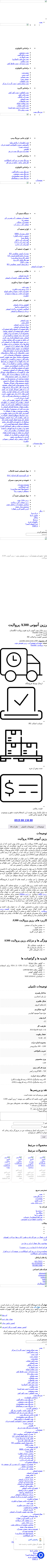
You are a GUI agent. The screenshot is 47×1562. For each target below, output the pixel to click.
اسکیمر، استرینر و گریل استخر (17, 309)
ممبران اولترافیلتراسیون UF (18, 256)
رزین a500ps (24, 894)
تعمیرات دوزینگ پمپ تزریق (18, 151)
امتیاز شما (43, 1109)
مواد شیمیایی (37, 443)
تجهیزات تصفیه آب (36, 556)
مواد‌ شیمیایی (37, 1514)
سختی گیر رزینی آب (21, 224)
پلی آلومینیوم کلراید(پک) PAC (18, 475)
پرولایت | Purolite (37, 645)
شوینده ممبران (23, 485)
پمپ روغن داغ (23, 110)
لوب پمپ (25, 75)
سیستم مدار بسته (22, 507)
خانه (45, 556)
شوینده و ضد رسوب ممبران (27, 1529)
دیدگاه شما (42, 1111)
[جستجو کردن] (46, 1344)
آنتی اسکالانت (23, 487)
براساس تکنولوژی (31, 1397)
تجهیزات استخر (36, 266)
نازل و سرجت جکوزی (20, 289)
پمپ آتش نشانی (23, 105)
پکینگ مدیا (25, 238)
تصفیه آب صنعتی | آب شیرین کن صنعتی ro (17, 1464)
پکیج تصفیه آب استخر (25, 1484)
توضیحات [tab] (40, 827)
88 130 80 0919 (23, 820)
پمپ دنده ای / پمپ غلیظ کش (18, 63)
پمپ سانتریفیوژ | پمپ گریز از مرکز (15, 83)
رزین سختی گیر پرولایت (20, 502)
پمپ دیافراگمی (23, 55)
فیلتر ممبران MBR (22, 234)
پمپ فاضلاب (24, 101)
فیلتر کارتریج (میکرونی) (20, 258)
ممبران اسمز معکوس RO (19, 254)
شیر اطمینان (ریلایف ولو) (19, 143)
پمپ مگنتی (24, 61)
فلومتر (26, 149)
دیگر (40, 511)
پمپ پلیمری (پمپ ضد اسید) (18, 108)
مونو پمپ (25, 73)
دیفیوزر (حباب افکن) (21, 236)
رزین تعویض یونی (22, 556)
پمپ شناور (25, 77)
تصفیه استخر (37, 1471)
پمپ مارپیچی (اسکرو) (20, 59)
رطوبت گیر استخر (26, 1486)
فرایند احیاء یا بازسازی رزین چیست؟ (33, 1247)
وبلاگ (36, 517)
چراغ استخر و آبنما (22, 307)
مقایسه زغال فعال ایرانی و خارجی (34, 1243)
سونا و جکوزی (32, 1499)
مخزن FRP (24, 262)
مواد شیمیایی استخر (21, 327)
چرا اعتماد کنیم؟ (31, 524)
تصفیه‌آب (39, 180)
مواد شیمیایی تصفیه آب (29, 1516)
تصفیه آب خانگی (22, 222)
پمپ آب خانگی (23, 97)
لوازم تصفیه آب (32, 1447)
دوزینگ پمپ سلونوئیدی (20, 176)
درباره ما (34, 513)
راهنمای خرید (33, 522)
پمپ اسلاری (24, 57)
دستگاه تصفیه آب (31, 1462)
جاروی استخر (24, 276)
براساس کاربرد (32, 1408)
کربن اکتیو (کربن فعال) (20, 509)
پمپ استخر (24, 99)
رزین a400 (42, 894)
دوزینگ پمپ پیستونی (21, 174)
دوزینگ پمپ (37, 112)
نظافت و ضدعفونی (30, 1507)
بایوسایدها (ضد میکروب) (20, 489)
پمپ (40, 22)
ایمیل (44, 1127)
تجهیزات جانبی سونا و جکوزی (22, 1501)
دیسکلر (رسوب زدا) (21, 491)
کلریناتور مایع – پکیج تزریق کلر (17, 162)
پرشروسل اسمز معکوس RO (18, 264)
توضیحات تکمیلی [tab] (27, 827)
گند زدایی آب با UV (21, 242)
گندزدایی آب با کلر (22, 240)
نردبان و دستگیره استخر (20, 311)
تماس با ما (34, 515)
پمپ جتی (25, 287)
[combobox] (36, 534)
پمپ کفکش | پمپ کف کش (18, 93)
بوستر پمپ (25, 79)
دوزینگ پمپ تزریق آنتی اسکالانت (16, 160)
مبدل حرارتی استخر (21, 325)
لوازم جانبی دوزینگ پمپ (29, 1415)
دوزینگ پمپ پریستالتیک (20, 178)
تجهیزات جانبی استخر (30, 1488)
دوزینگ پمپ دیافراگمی (20, 172)
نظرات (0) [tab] (14, 827)
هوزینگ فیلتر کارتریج (21, 260)
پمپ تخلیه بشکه (23, 103)
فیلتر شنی (25, 323)
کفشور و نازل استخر (21, 305)
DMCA (35, 526)
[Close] (46, 530)
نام (45, 1123)
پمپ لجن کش (23, 95)
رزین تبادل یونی (23, 500)
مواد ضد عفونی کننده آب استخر (17, 278)
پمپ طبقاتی (24, 81)
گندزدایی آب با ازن (22, 244)
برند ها (35, 520)
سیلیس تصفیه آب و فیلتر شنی (17, 504)
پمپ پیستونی (24, 53)
